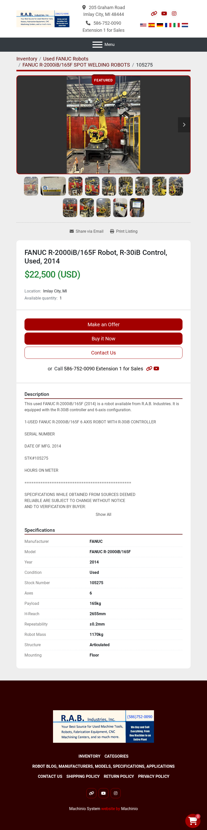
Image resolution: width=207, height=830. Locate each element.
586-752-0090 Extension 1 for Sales (103, 369)
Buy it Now (103, 339)
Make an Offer (104, 324)
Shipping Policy (83, 776)
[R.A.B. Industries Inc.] (103, 726)
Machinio (129, 808)
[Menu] (97, 45)
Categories (116, 756)
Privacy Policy (153, 776)
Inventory (89, 756)
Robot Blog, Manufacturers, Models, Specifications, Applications (103, 766)
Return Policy (119, 776)
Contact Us (103, 353)
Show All (103, 514)
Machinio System (84, 808)
